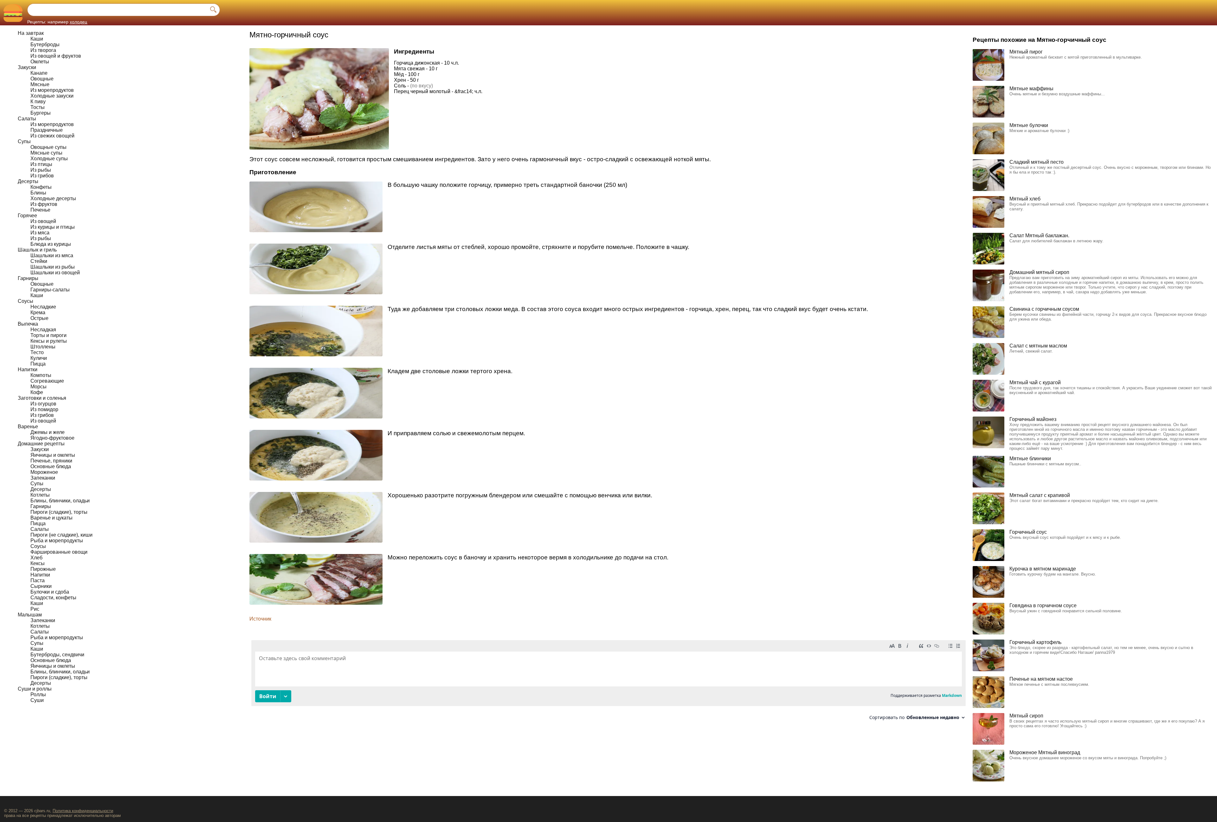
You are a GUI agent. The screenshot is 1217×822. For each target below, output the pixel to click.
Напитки (27, 369)
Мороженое (44, 472)
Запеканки (42, 478)
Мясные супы (46, 153)
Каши (36, 38)
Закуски (27, 67)
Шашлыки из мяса (51, 255)
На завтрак (31, 33)
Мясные (39, 84)
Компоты (40, 375)
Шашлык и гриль (37, 249)
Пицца (38, 363)
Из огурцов (43, 403)
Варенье (28, 426)
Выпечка (28, 324)
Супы (24, 141)
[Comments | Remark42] (608, 682)
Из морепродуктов (52, 90)
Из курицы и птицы (52, 227)
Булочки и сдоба (49, 592)
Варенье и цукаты (51, 517)
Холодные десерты (53, 198)
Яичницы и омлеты (52, 455)
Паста (37, 580)
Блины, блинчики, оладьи (60, 500)
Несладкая (43, 329)
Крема (37, 312)
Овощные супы (48, 147)
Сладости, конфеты (53, 597)
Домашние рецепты (41, 443)
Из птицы (41, 164)
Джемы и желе (47, 432)
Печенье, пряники (51, 460)
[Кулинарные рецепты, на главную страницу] (12, 12)
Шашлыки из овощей (55, 272)
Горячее (27, 215)
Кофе (36, 392)
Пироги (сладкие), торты (58, 512)
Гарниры (28, 278)
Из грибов (42, 175)
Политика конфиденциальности (83, 810)
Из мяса (39, 232)
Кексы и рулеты (48, 341)
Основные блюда (50, 466)
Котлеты (40, 495)
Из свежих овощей (52, 135)
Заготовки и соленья (42, 398)
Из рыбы (40, 170)
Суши (37, 700)
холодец (78, 21)
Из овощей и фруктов (55, 56)
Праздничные (46, 130)
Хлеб (36, 557)
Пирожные (43, 569)
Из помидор (44, 409)
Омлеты (39, 61)
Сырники (41, 586)
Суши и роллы (35, 688)
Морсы (38, 386)
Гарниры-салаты (50, 289)
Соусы (25, 301)
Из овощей (43, 221)
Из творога (43, 50)
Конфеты (41, 187)
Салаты (27, 118)
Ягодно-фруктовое (52, 438)
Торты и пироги (48, 335)
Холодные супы (49, 158)
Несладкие (43, 306)
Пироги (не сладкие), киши (61, 535)
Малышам (30, 614)
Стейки (38, 261)
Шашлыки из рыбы (52, 267)
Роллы (38, 694)
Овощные (42, 78)
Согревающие (47, 381)
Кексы (37, 563)
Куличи (38, 358)
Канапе (39, 73)
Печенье (40, 210)
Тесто (37, 352)
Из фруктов (43, 204)
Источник (260, 618)
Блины (38, 192)
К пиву (38, 101)
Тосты (37, 107)
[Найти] (213, 10)
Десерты (28, 181)
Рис (34, 609)
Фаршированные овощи (58, 552)
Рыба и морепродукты (56, 540)
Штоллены (42, 346)
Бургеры (40, 113)
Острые (39, 318)
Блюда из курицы (50, 244)
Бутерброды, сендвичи (57, 654)
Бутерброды (45, 44)
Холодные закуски (52, 96)
